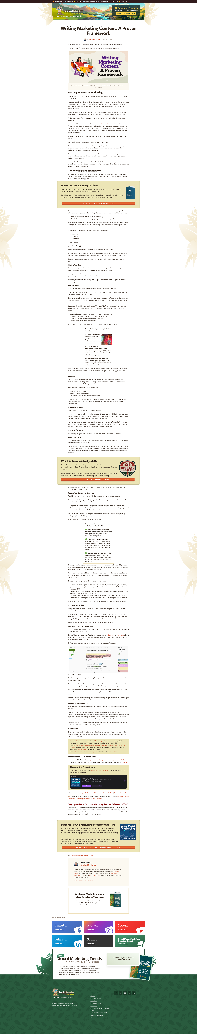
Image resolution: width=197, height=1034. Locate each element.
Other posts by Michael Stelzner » (83, 881)
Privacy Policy (73, 1005)
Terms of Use (65, 1005)
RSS (125, 793)
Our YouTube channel (95, 1003)
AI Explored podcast (95, 875)
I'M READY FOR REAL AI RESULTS (98, 479)
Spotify (94, 793)
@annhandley (79, 752)
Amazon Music (118, 793)
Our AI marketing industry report (98, 1012)
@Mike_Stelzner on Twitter (117, 760)
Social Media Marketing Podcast (100, 770)
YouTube (124, 762)
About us (92, 996)
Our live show (93, 1006)
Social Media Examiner (69, 10)
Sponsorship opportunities (96, 1015)
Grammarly (111, 635)
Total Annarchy (82, 749)
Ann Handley (74, 741)
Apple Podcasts (86, 793)
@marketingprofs (91, 752)
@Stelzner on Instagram (98, 760)
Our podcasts (93, 1001)
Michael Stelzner (88, 865)
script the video (104, 124)
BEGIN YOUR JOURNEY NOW (126, 13)
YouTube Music (102, 793)
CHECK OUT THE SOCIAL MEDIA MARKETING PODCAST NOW (98, 847)
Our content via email (95, 998)
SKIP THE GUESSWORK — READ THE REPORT (98, 203)
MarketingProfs (100, 741)
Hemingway (120, 635)
